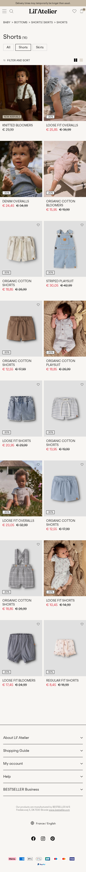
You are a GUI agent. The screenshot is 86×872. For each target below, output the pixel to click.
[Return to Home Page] (43, 11)
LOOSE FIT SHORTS (16, 441)
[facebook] (33, 838)
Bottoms (20, 22)
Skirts (40, 47)
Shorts (23, 47)
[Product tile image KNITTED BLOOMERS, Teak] (21, 93)
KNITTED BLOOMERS (17, 125)
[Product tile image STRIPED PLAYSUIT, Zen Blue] (65, 249)
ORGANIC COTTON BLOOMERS (60, 203)
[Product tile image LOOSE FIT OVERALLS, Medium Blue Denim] (65, 93)
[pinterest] (52, 838)
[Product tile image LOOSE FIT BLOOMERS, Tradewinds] (21, 648)
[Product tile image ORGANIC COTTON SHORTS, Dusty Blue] (65, 488)
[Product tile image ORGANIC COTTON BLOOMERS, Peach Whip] (65, 169)
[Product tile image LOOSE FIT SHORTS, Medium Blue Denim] (21, 408)
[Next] (3, 96)
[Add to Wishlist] (38, 69)
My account (13, 763)
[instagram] (43, 838)
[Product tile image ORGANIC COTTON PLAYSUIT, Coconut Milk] (65, 329)
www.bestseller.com (59, 810)
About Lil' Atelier (16, 737)
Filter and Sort (18, 60)
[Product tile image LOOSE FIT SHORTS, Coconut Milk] (65, 568)
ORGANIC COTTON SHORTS (16, 283)
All (8, 47)
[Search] (11, 11)
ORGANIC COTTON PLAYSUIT (60, 363)
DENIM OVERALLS (15, 201)
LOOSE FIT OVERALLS (62, 125)
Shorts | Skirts (42, 22)
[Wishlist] (74, 11)
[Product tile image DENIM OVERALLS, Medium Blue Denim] (21, 169)
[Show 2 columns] (75, 60)
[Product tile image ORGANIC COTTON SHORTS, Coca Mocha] (21, 329)
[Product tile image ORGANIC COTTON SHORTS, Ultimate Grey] (21, 568)
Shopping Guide (16, 750)
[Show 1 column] (81, 60)
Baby (6, 22)
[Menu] (4, 11)
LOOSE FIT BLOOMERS (18, 680)
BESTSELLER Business (21, 789)
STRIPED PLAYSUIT (60, 281)
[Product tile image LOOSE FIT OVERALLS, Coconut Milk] (21, 488)
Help (7, 776)
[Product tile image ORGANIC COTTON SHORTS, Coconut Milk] (21, 249)
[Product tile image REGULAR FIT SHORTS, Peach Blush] (65, 648)
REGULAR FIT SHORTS (62, 680)
